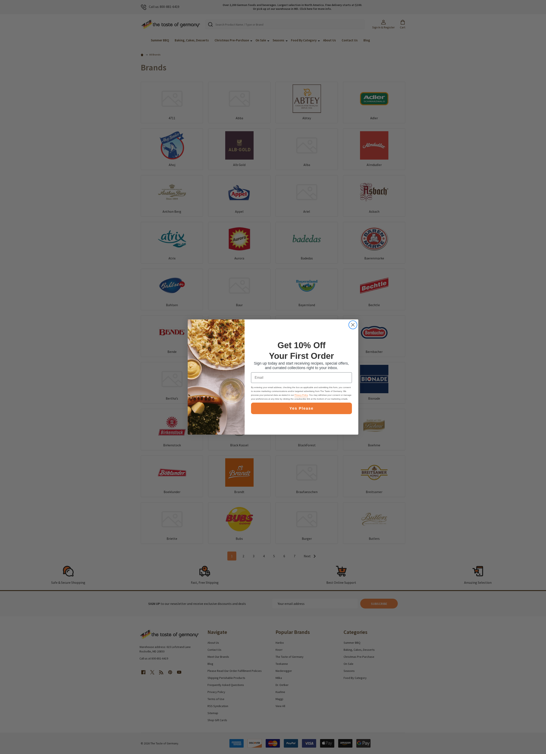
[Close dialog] (353, 325)
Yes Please (301, 408)
